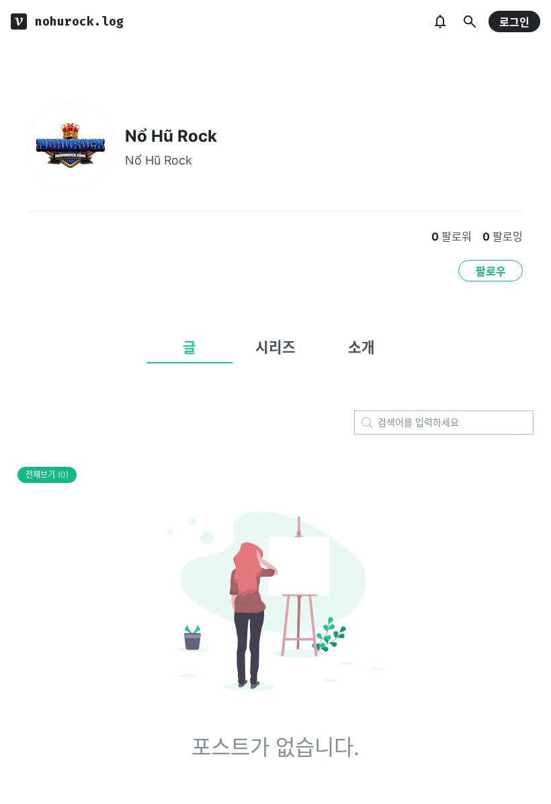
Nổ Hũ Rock (171, 136)
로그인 (514, 22)
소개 (361, 347)
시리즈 (275, 347)
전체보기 (47, 475)
